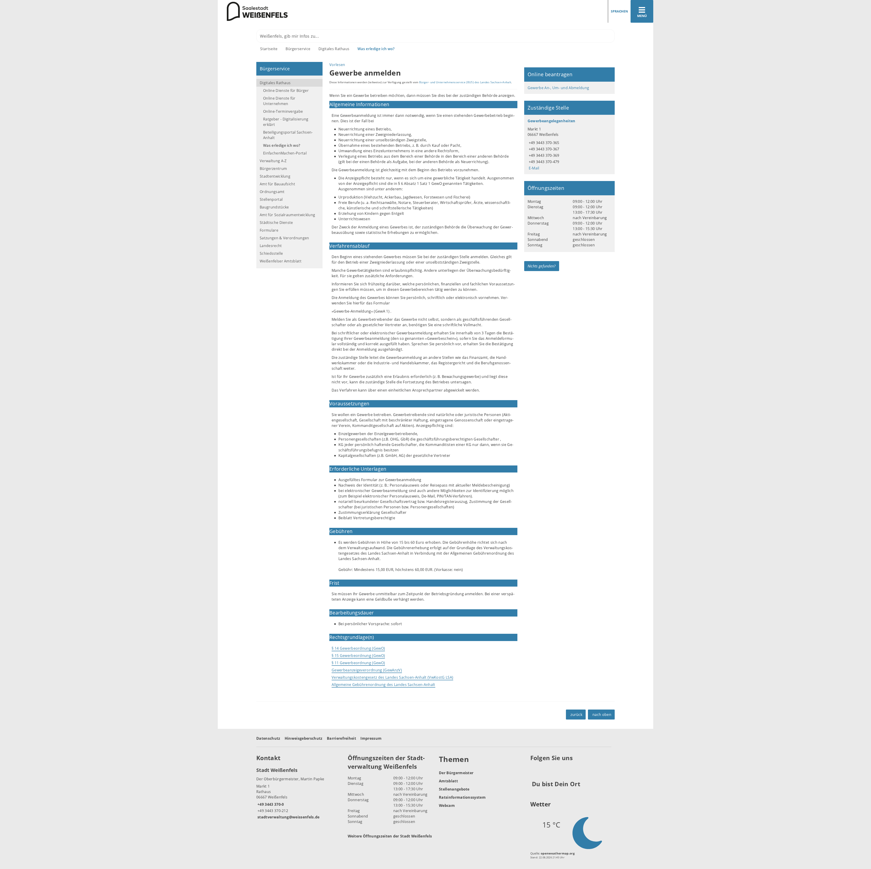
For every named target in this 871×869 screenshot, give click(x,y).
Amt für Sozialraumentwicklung (287, 214)
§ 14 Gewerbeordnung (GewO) (358, 648)
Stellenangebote (454, 789)
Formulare (269, 230)
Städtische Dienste (276, 222)
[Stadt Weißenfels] (298, 793)
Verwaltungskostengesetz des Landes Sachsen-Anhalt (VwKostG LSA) (392, 677)
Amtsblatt (448, 780)
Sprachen (619, 11)
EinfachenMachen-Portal (285, 153)
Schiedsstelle (271, 253)
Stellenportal (271, 199)
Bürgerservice (298, 48)
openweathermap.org (558, 853)
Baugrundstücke (274, 207)
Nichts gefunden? (542, 266)
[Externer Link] (534, 769)
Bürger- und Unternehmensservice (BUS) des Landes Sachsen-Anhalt (465, 82)
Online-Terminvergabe (283, 111)
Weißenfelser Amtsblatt (280, 261)
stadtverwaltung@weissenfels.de (288, 817)
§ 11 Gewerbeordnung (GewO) (358, 662)
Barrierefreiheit (341, 738)
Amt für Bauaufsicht (277, 183)
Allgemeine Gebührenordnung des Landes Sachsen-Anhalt (383, 684)
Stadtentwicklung (275, 176)
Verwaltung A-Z (273, 160)
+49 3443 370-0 (270, 804)
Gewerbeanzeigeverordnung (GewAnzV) (367, 670)
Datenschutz (268, 738)
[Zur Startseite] (325, 11)
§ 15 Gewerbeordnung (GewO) (358, 655)
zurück (576, 714)
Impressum (371, 738)
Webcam (447, 805)
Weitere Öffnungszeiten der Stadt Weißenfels (390, 836)
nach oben (601, 714)
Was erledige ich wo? (375, 48)
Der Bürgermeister (456, 772)
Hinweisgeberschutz (304, 738)
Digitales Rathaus (333, 48)
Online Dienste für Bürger (286, 90)
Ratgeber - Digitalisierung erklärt (285, 122)
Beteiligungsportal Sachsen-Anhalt (288, 135)
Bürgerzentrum (273, 168)
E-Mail (533, 168)
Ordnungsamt (272, 191)
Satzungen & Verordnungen (284, 237)
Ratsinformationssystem (462, 797)
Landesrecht (271, 245)
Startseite (268, 48)
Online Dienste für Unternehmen (279, 101)
